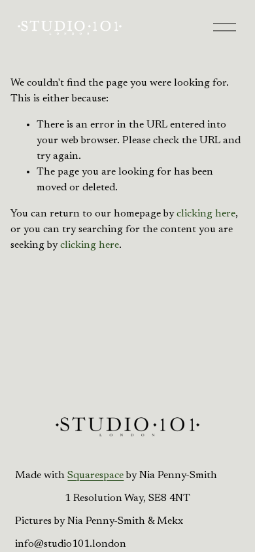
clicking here (206, 214)
